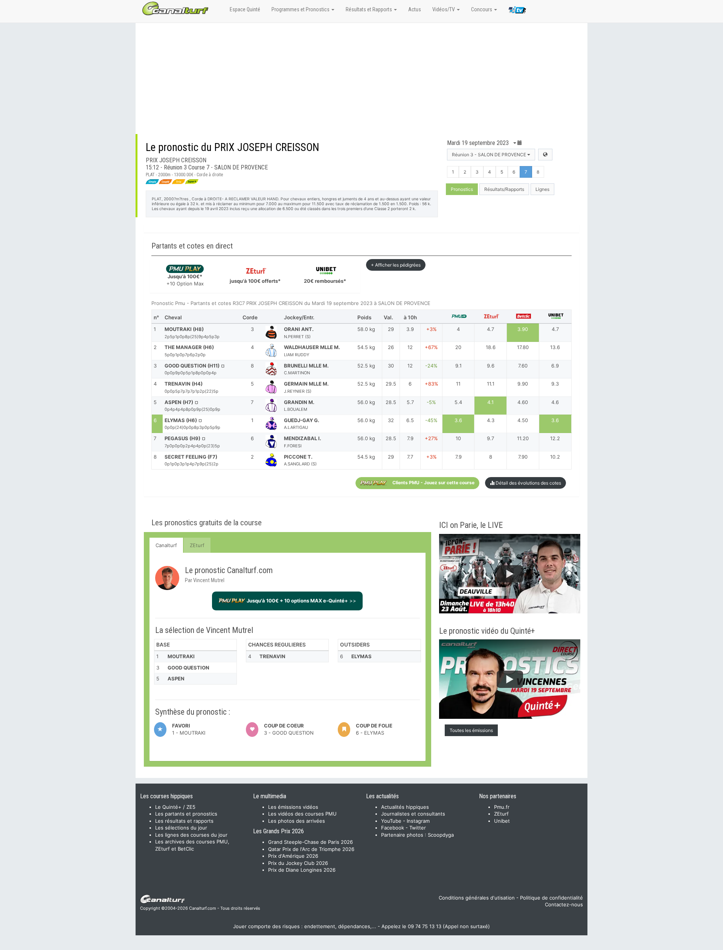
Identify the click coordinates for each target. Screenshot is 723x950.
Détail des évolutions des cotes (527, 483)
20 (458, 347)
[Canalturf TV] (517, 11)
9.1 (458, 366)
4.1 (490, 402)
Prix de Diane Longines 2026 (302, 870)
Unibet (502, 821)
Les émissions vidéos (293, 807)
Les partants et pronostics (186, 814)
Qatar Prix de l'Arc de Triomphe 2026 (311, 849)
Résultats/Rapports (504, 189)
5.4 (458, 402)
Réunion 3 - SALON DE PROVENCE (489, 154)
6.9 (555, 366)
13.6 (555, 347)
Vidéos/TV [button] (444, 9)
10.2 (555, 457)
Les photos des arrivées (296, 821)
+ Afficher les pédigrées (396, 265)
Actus (414, 9)
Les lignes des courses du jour (191, 835)
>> (301, 601)
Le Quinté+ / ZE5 (175, 807)
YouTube (391, 821)
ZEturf (197, 545)
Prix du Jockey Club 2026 (298, 863)
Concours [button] (482, 9)
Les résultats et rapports (184, 821)
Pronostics (462, 189)
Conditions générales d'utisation (477, 898)
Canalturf (166, 545)
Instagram (418, 821)
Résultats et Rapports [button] (369, 9)
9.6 (490, 366)
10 (458, 438)
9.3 (555, 384)
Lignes (542, 189)
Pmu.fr (501, 807)
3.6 (458, 420)
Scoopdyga (441, 835)
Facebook (392, 828)
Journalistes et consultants (413, 814)
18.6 (491, 347)
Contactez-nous (564, 904)
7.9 (458, 457)
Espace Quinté (245, 9)
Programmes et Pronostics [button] (301, 9)
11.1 (490, 384)
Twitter (417, 828)
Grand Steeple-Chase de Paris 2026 (310, 842)
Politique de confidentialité (551, 898)
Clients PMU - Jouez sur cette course (433, 482)
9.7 (490, 438)
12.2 (555, 438)
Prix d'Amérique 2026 (293, 856)
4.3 (490, 420)
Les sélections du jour (181, 828)
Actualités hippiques (405, 807)
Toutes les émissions (471, 730)
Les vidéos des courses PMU (302, 814)
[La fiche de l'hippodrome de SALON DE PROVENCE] (545, 154)
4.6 (555, 402)
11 (458, 384)
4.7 (490, 329)
